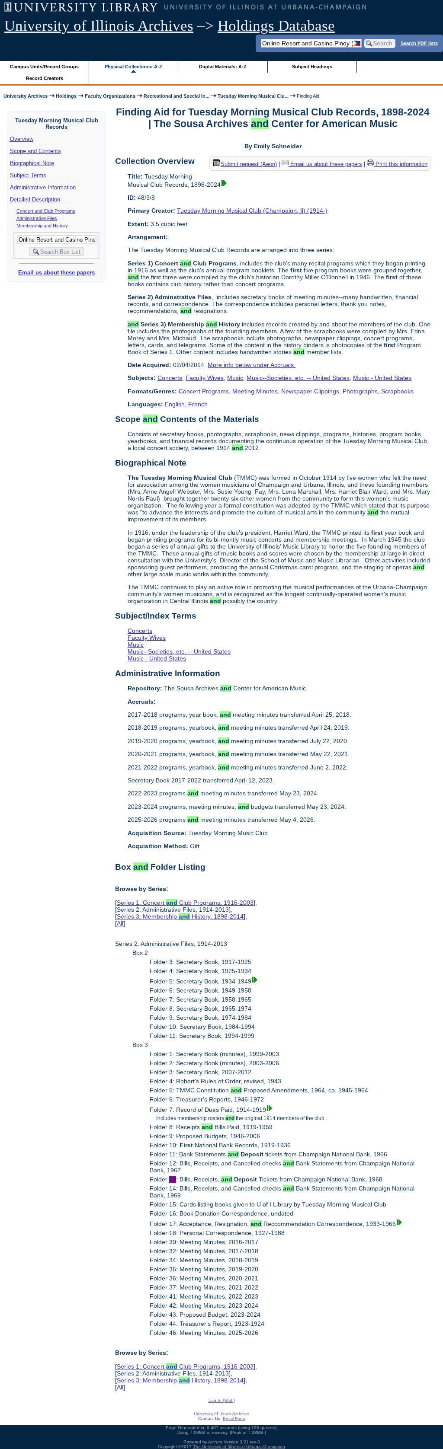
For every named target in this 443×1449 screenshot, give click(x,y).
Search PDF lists (419, 42)
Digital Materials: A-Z (223, 66)
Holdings (66, 96)
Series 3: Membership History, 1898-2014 (180, 916)
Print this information (400, 164)
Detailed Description (35, 199)
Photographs (360, 391)
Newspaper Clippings (310, 391)
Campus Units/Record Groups (44, 66)
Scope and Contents (35, 151)
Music (235, 377)
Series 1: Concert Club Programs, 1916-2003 (185, 902)
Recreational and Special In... (176, 96)
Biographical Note (32, 163)
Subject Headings (312, 66)
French (198, 404)
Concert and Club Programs (45, 211)
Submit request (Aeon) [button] (249, 164)
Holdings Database (276, 25)
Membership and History (42, 225)
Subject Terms (28, 175)
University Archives (25, 96)
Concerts (169, 377)
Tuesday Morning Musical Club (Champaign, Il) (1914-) (252, 210)
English (175, 404)
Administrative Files (36, 218)
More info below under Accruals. (251, 364)
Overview (21, 139)
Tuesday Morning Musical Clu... (253, 96)
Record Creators (44, 78)
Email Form (234, 1418)
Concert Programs (204, 391)
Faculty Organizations (110, 96)
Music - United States (382, 377)
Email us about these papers (56, 272)
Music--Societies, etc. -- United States (298, 377)
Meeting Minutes (255, 391)
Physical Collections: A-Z (133, 66)
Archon (215, 1441)
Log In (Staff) (222, 1400)
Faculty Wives (205, 377)
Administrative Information (43, 187)
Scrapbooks (397, 391)
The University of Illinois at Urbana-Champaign (239, 1446)
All (120, 923)
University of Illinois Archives (98, 25)
